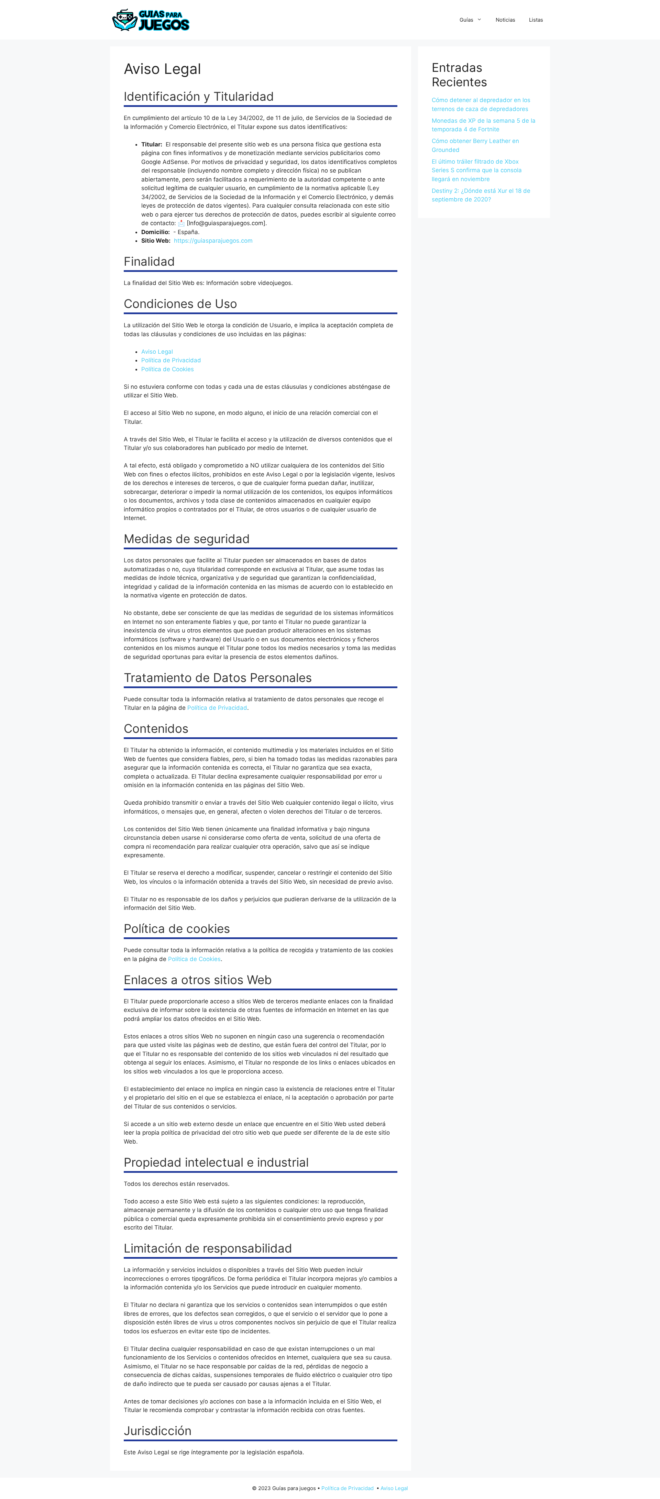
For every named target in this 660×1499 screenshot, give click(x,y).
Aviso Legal (157, 351)
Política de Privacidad (171, 360)
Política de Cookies (167, 369)
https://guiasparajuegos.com (213, 240)
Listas (536, 19)
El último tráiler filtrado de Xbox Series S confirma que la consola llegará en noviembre (477, 170)
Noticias (505, 19)
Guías (466, 19)
